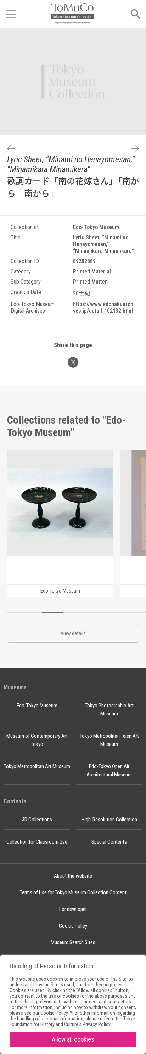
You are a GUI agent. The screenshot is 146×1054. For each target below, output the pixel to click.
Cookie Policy (73, 926)
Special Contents (109, 842)
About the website (73, 876)
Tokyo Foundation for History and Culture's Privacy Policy (72, 1021)
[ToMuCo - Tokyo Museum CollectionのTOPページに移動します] (72, 14)
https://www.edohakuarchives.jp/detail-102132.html (104, 307)
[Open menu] (11, 14)
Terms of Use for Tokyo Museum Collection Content (73, 892)
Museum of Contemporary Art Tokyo (37, 740)
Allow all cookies (73, 1039)
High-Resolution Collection (109, 819)
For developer (73, 909)
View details (73, 633)
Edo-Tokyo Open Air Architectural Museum (109, 770)
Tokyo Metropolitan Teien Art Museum (109, 740)
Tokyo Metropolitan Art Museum (37, 766)
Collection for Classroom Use (36, 842)
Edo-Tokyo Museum (37, 705)
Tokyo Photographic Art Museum (109, 709)
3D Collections (37, 819)
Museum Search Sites (73, 942)
